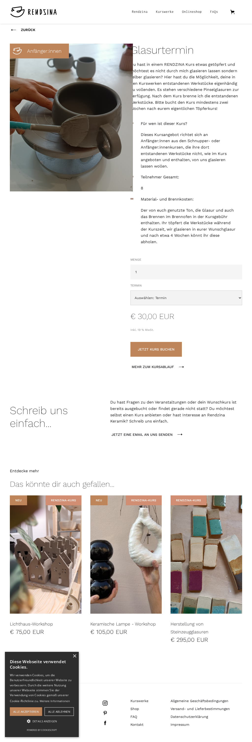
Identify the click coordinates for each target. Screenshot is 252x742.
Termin (136, 285)
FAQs (214, 12)
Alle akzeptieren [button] (26, 711)
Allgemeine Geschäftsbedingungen (199, 701)
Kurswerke (165, 12)
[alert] (42, 694)
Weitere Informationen (55, 701)
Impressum (180, 724)
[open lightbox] (71, 117)
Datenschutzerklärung (189, 717)
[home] (33, 12)
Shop (134, 709)
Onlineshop (192, 12)
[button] (235, 12)
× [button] (74, 656)
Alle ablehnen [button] (59, 711)
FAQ (133, 717)
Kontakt (136, 724)
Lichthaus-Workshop (31, 623)
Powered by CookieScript (42, 730)
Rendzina (140, 12)
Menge (135, 259)
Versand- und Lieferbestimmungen (200, 709)
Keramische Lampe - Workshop (123, 623)
